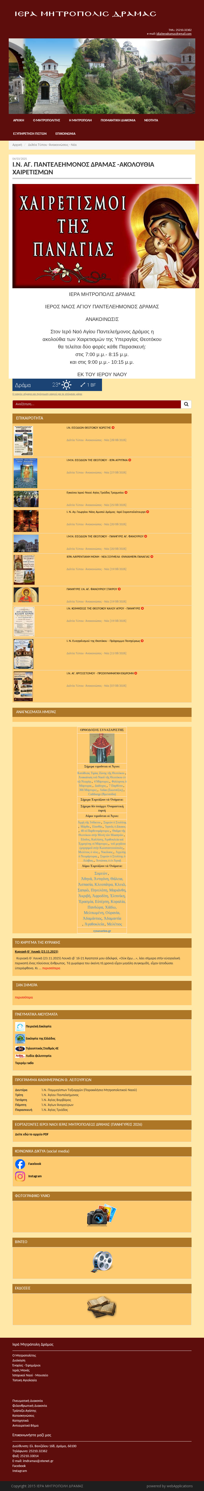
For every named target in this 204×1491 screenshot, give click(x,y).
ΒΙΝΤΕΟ (21, 1242)
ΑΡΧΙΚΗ (18, 120)
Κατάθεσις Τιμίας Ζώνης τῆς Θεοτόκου (101, 773)
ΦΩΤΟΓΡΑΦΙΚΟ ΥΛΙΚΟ (32, 1196)
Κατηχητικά (20, 1421)
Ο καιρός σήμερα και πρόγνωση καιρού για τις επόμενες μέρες (47, 394)
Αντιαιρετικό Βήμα (25, 1426)
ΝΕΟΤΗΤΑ (151, 120)
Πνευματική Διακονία (27, 1401)
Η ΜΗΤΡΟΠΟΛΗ (80, 120)
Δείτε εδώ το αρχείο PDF (32, 1134)
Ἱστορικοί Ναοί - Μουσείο (30, 1375)
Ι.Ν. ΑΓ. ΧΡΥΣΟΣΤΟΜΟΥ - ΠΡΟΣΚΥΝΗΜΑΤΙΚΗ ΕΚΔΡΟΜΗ (100, 673)
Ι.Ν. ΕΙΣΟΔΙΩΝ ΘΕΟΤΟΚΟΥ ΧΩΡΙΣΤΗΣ (89, 427)
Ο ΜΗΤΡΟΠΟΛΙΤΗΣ (46, 120)
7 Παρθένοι (116, 785)
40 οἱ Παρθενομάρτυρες (95, 831)
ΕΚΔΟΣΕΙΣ (22, 1288)
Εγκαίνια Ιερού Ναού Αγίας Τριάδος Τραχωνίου (96, 492)
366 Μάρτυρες (88, 790)
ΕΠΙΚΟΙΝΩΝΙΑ (65, 134)
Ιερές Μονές (21, 1370)
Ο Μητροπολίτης (24, 1356)
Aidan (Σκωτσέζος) (111, 790)
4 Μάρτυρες (101, 781)
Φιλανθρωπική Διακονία (29, 1406)
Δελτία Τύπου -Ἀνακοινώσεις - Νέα (52, 145)
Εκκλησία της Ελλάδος (40, 1038)
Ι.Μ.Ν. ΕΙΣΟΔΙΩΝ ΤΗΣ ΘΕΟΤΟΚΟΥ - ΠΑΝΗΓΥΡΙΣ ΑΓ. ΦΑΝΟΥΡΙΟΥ (105, 536)
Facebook (34, 1164)
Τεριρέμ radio (24, 1063)
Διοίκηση (18, 1360)
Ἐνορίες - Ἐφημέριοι (26, 1365)
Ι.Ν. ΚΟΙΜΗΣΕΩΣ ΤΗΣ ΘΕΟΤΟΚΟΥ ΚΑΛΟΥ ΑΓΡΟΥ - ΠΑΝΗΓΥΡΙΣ (104, 608)
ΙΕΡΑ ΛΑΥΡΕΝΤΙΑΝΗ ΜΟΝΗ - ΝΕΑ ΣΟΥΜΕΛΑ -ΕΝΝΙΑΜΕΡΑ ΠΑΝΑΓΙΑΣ (109, 556)
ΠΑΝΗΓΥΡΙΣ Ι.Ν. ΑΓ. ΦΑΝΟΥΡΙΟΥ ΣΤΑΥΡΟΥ (92, 589)
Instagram (35, 1176)
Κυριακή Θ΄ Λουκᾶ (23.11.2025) (36, 951)
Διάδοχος (101, 785)
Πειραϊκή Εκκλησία (38, 1026)
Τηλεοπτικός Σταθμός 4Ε (41, 1048)
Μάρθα (85, 826)
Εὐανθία (97, 826)
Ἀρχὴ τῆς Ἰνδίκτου (89, 822)
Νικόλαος (107, 852)
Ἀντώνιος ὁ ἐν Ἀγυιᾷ (108, 860)
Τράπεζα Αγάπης (24, 1411)
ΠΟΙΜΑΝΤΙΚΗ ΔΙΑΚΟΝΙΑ (118, 120)
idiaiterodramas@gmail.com (174, 33)
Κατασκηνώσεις (23, 1416)
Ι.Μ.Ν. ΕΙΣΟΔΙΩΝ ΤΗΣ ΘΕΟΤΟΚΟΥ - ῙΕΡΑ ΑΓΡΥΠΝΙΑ (97, 460)
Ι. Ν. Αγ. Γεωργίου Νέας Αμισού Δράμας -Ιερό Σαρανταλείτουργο (106, 512)
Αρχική (17, 145)
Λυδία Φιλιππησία (38, 1056)
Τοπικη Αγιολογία (24, 1380)
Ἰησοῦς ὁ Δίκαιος (115, 826)
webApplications (180, 1486)
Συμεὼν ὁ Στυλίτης (114, 822)
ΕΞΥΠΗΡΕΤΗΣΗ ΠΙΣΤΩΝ (30, 134)
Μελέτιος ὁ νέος (88, 852)
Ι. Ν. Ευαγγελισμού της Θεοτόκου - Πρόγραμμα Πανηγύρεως (104, 641)
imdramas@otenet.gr (38, 1461)
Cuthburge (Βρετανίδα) (102, 794)
